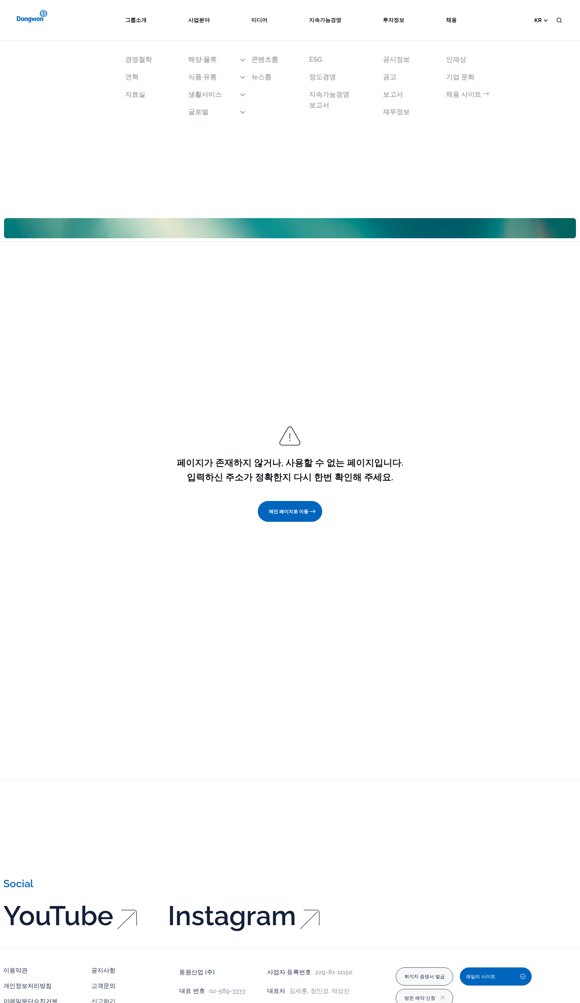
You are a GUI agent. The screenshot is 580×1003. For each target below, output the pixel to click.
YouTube (58, 915)
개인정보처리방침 (27, 985)
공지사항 (103, 970)
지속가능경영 (325, 20)
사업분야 (199, 20)
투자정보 (393, 20)
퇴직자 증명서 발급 (424, 976)
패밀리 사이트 (480, 976)
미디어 (259, 20)
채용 (451, 20)
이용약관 (15, 970)
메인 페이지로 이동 (288, 511)
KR (538, 20)
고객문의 (103, 985)
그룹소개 (136, 20)
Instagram (232, 915)
